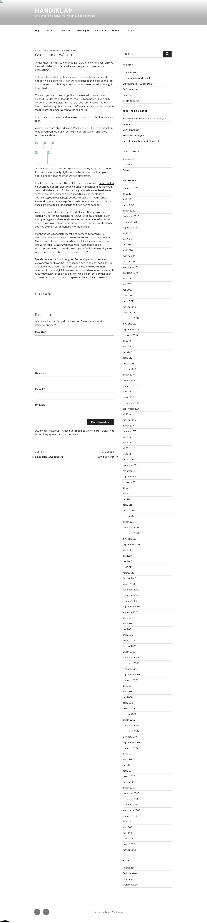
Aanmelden (128, 867)
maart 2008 (129, 708)
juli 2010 (127, 550)
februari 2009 (130, 646)
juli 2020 (127, 233)
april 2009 (128, 635)
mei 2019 (127, 290)
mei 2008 (128, 697)
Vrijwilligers (83, 30)
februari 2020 (129, 261)
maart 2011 (128, 510)
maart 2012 (128, 459)
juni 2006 (127, 827)
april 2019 (127, 295)
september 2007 (131, 742)
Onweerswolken (131, 129)
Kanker (126, 124)
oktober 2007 (130, 736)
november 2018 (131, 318)
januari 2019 (129, 312)
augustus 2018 (130, 335)
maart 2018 (128, 363)
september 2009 (131, 606)
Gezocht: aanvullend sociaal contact (141, 141)
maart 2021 (128, 205)
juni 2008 (127, 691)
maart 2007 (129, 776)
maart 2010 (128, 572)
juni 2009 (127, 623)
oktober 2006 (130, 804)
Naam (39, 373)
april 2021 (127, 199)
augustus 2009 (130, 612)
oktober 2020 (130, 222)
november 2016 (131, 403)
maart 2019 (128, 301)
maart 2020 (129, 256)
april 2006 (128, 838)
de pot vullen (106, 183)
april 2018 (127, 357)
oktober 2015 (129, 431)
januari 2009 (129, 652)
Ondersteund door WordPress (107, 912)
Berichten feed (130, 873)
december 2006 (131, 793)
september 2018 (131, 329)
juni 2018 (127, 346)
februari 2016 (129, 420)
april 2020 (128, 250)
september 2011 (131, 476)
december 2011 (130, 465)
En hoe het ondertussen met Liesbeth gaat (145, 118)
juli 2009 (127, 618)
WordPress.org (130, 884)
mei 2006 (128, 833)
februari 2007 (129, 782)
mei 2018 (127, 352)
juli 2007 (127, 753)
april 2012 (127, 454)
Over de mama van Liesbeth (137, 78)
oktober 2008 (130, 669)
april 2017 (127, 391)
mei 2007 (127, 765)
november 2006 (131, 799)
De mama (66, 30)
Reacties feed (130, 879)
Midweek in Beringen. (133, 135)
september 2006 (131, 810)
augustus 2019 (130, 273)
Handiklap (54, 10)
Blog (37, 30)
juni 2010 (127, 555)
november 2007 (131, 731)
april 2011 (127, 504)
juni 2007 (127, 759)
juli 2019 (127, 278)
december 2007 (131, 725)
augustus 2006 (130, 816)
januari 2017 (129, 397)
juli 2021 (127, 193)
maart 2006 (129, 844)
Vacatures (100, 30)
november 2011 (130, 471)
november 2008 (131, 663)
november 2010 (131, 533)
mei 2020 (127, 244)
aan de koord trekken (95, 190)
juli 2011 (126, 488)
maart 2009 (129, 640)
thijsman (70, 50)
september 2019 (131, 267)
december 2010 (131, 527)
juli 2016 (127, 414)
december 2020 (131, 216)
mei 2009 (128, 629)
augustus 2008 (130, 680)
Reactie (40, 332)
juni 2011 (127, 493)
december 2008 (131, 657)
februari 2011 (129, 516)
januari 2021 (129, 210)
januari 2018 (129, 374)
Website (40, 405)
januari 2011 (128, 521)
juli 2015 (127, 437)
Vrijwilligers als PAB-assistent (138, 83)
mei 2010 (127, 561)
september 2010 (131, 544)
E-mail (40, 389)
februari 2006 (130, 850)
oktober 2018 (129, 324)
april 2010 (127, 567)
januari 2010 (129, 584)
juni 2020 (127, 239)
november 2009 (131, 595)
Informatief (128, 159)
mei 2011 (127, 499)
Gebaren (130, 30)
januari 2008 (129, 719)
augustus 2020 (130, 227)
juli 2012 (127, 448)
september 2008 (131, 674)
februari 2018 (129, 369)
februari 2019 (129, 307)
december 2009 (131, 589)
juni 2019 (127, 284)
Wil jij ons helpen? (131, 100)
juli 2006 (127, 821)
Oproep (116, 30)
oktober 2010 (130, 539)
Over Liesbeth (130, 72)
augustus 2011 (130, 482)
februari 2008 (130, 714)
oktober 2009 (130, 601)
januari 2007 (129, 787)
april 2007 (128, 770)
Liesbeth (50, 30)
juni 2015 (127, 442)
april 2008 (128, 703)
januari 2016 (129, 425)
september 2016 (131, 408)
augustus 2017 (130, 386)
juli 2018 (127, 340)
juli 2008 (127, 686)
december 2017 (131, 380)
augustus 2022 (130, 188)
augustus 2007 (130, 748)
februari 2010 (129, 578)
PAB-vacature (130, 89)
